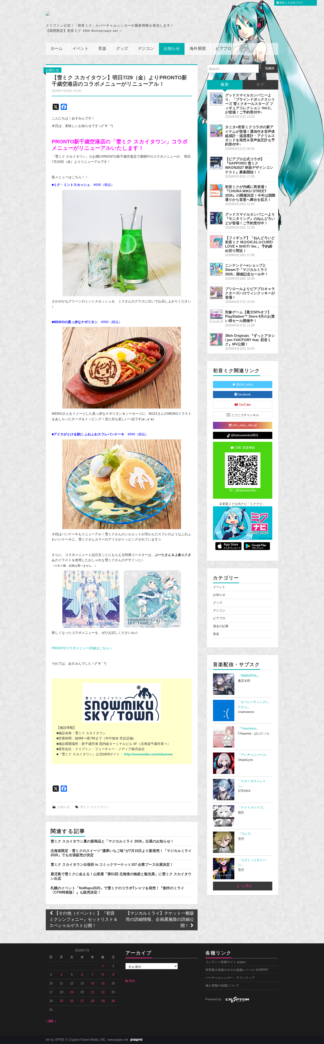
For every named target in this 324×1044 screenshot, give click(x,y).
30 (113, 1001)
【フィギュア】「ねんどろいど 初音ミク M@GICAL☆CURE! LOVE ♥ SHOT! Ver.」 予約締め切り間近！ (250, 244)
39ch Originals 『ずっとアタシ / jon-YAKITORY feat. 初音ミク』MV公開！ (250, 340)
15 (103, 983)
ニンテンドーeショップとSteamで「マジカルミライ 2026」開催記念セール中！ (246, 269)
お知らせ (172, 49)
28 (92, 1001)
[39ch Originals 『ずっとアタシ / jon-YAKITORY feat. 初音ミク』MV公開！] (216, 339)
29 (103, 1001)
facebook (244, 394)
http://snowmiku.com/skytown (148, 754)
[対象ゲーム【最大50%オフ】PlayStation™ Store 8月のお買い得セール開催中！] (216, 316)
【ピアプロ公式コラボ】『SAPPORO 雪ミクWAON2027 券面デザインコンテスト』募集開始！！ (249, 165)
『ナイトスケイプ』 (252, 807)
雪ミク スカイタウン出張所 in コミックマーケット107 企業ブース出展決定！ (112, 864)
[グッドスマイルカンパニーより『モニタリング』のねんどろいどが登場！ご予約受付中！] (216, 218)
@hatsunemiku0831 (244, 435)
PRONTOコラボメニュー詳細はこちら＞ (82, 648)
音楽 (102, 49)
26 (71, 1001)
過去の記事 (220, 626)
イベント (80, 49)
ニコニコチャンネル (244, 415)
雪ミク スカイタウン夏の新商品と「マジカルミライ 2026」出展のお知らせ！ (112, 841)
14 (92, 983)
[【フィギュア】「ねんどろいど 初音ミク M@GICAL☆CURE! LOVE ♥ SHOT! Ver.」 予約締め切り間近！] (216, 242)
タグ (260, 84)
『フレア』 (245, 834)
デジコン (146, 49)
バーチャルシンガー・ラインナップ (230, 977)
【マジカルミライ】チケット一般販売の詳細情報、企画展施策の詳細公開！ (160, 920)
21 (92, 992)
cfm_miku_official (244, 425)
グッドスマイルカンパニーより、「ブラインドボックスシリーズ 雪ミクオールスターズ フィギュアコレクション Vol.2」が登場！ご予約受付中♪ (250, 103)
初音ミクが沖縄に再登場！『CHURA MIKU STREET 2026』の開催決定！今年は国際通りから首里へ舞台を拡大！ (250, 193)
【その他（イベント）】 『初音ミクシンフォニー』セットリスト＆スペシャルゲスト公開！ (83, 920)
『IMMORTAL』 (249, 675)
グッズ (122, 49)
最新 (225, 84)
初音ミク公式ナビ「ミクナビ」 (243, 504)
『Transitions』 (248, 728)
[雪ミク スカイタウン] (121, 703)
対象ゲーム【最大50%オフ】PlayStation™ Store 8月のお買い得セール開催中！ (250, 316)
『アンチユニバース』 (253, 755)
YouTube (244, 404)
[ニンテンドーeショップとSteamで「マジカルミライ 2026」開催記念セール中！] (216, 269)
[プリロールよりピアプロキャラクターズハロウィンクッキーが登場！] (216, 293)
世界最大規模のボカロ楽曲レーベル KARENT (236, 970)
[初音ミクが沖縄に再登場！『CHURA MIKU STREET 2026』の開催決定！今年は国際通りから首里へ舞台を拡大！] (216, 191)
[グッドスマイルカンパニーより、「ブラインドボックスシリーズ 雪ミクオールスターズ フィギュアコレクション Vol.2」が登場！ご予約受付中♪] (216, 99)
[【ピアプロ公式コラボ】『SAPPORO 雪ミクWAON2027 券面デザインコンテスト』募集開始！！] (216, 163)
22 (103, 992)
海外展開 (198, 49)
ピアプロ (223, 49)
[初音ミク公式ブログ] (92, 14)
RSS (131, 981)
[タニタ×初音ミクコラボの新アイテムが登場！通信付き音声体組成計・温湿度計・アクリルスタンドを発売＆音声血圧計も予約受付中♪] (216, 131)
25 (61, 1001)
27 (82, 1001)
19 (71, 992)
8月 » (52, 1021)
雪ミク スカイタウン (94, 807)
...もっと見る (243, 886)
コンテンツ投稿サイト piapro (225, 962)
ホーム (57, 49)
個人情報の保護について (222, 985)
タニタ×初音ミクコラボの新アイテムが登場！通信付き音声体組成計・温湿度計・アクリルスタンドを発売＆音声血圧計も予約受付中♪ (250, 135)
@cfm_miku (244, 384)
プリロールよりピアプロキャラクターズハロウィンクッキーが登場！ (250, 293)
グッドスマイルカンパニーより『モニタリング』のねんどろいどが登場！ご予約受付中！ (250, 218)
